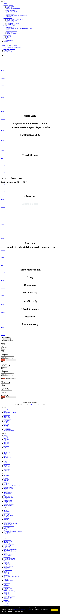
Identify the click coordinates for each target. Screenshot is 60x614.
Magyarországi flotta (11, 24)
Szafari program (7, 581)
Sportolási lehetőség (8, 580)
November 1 (6, 568)
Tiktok (7, 37)
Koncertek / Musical (8, 488)
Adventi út (6, 510)
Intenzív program (7, 546)
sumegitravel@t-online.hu (9, 49)
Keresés (3, 360)
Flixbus (8, 29)
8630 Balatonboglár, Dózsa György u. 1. (13, 47)
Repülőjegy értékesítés (11, 31)
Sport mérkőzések (8, 496)
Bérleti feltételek (10, 22)
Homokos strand (7, 540)
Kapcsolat (6, 41)
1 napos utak (6, 475)
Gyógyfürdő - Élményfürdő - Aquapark (13, 531)
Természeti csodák (8, 501)
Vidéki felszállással (8, 598)
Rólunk (5, 38)
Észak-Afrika (7, 417)
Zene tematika (7, 601)
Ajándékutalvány (10, 27)
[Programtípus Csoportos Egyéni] (4, 370)
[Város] (3, 348)
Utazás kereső (7, 337)
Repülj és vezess (7, 575)
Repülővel (6, 444)
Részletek (3, 70)
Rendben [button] (54, 610)
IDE (31, 404)
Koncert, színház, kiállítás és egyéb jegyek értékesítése (19, 28)
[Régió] (3, 346)
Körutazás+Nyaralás (8, 492)
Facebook (8, 36)
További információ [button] (18, 611)
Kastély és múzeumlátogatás (10, 549)
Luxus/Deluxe (7, 557)
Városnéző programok (9, 504)
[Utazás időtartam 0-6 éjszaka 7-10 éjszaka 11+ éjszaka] (5, 377)
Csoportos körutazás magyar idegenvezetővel (16, 15)
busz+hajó (6, 437)
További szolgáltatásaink (9, 25)
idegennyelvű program (9, 544)
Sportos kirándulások (8, 497)
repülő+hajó (6, 443)
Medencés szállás (7, 563)
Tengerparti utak (10, 6)
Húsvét (5, 453)
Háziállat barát (7, 533)
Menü (2, 1)
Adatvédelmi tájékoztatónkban (22, 609)
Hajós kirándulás (7, 532)
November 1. (7, 464)
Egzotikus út (6, 479)
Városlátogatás (7, 502)
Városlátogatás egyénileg (9, 596)
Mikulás (5, 461)
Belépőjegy (6, 476)
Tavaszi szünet (7, 469)
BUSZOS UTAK (10, 10)
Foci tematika (7, 527)
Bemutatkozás (9, 40)
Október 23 (6, 571)
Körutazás (6, 491)
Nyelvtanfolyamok (8, 570)
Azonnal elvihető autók (11, 20)
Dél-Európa (6, 416)
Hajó (5, 440)
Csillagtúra (6, 519)
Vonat (5, 447)
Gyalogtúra (6, 483)
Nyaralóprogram (7, 493)
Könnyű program (7, 555)
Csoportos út (6, 520)
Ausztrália (6, 409)
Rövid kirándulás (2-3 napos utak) (11, 576)
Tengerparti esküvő (8, 500)
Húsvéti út (6, 542)
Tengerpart (6, 585)
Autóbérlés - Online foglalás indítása (14, 19)
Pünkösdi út (6, 574)
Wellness (6, 600)
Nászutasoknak (7, 567)
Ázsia (5, 411)
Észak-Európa (7, 420)
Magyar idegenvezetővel (9, 559)
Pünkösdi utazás (7, 466)
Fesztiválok (6, 480)
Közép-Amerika (7, 425)
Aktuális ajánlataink (8, 5)
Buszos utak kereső (8, 340)
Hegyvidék (6, 538)
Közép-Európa (7, 426)
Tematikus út (6, 498)
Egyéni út (6, 478)
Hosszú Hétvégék (8, 541)
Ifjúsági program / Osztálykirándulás (12, 485)
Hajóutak (6, 421)
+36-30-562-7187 (8, 51)
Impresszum (6, 605)
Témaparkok (6, 584)
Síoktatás (6, 579)
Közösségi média (7, 35)
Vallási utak (6, 593)
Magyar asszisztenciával (9, 558)
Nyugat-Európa (7, 429)
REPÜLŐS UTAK (10, 7)
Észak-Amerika (7, 419)
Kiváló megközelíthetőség (10, 551)
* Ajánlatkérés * (7, 16)
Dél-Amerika (7, 415)
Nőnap (5, 462)
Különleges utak (10, 14)
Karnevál (6, 456)
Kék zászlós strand (8, 550)
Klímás (5, 553)
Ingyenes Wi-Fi (7, 545)
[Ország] (3, 344)
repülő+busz (6, 442)
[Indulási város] (4, 353)
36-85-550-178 (7, 50)
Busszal (5, 435)
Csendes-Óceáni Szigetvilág (10, 412)
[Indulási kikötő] (4, 364)
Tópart (5, 589)
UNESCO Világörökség (9, 590)
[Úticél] (3, 362)
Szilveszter (6, 468)
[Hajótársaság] (4, 367)
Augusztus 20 (7, 513)
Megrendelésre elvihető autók (13, 23)
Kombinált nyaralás (8, 487)
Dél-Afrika (6, 413)
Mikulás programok (8, 566)
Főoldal (5, 3)
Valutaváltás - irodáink (11, 33)
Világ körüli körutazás (9, 430)
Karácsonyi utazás (8, 454)
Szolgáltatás (6, 446)
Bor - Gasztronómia (8, 515)
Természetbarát (7, 587)
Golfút (5, 482)
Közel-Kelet (6, 424)
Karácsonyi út (7, 547)
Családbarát (6, 518)
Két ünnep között (7, 457)
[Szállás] (3, 350)
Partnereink (6, 603)
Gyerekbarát (6, 529)
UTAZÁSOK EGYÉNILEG (13, 8)
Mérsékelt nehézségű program (10, 564)
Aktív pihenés (7, 511)
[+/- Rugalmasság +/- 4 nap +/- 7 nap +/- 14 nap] (5, 354)
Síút (4, 495)
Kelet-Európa (7, 422)
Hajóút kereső (7, 339)
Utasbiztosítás (9, 32)
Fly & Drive (6, 439)
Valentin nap (6, 470)
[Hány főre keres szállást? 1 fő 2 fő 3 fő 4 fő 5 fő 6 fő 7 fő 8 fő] (7, 358)
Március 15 (6, 562)
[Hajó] (2, 368)
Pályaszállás (6, 572)
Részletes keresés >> (11, 360)
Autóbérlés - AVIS (8, 18)
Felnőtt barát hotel (8, 524)
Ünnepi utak (9, 12)
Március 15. (6, 460)
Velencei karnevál (8, 597)
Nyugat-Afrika (7, 428)
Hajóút (5, 484)
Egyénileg (6, 438)
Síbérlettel (6, 577)
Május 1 (5, 560)
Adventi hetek (7, 452)
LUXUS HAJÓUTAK (11, 11)
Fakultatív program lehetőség (10, 523)
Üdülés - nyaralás (8, 505)
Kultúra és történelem (8, 489)
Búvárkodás (6, 516)
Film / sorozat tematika (9, 526)
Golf (5, 528)
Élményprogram (7, 522)
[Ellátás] (3, 351)
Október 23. (6, 465)
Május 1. (6, 458)
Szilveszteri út (7, 583)
